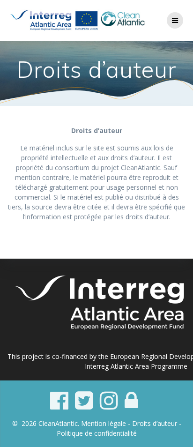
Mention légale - (106, 423)
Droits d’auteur (154, 423)
